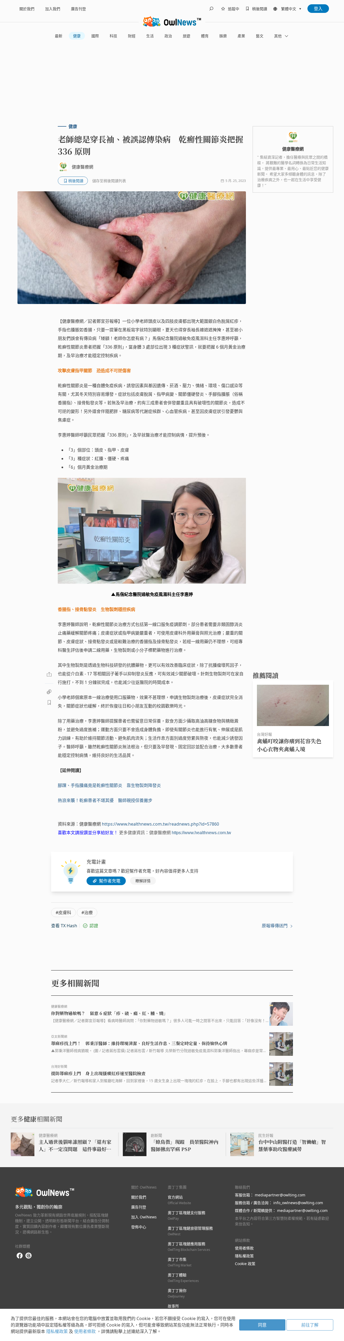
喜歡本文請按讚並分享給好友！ (88, 832)
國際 (95, 35)
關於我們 (26, 8)
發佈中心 (138, 1226)
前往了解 (309, 1325)
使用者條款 (244, 1248)
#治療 (87, 912)
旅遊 (186, 35)
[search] (211, 8)
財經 (131, 35)
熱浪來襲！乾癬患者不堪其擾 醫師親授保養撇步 (105, 800)
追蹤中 (233, 8)
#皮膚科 (63, 912)
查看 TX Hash (64, 926)
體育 (205, 35)
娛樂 (223, 35)
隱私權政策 (244, 1255)
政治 (168, 35)
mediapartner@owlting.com (280, 1194)
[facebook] (19, 1255)
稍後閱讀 (259, 8)
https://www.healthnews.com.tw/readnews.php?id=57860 (160, 824)
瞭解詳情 (142, 880)
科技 (113, 35)
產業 (241, 35)
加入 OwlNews (144, 1216)
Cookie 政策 (245, 1263)
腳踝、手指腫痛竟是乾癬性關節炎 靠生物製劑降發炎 (109, 785)
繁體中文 (288, 8)
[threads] (28, 1255)
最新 (58, 35)
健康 (77, 35)
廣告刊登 (78, 8)
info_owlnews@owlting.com (298, 1202)
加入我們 (52, 8)
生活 (150, 35)
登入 (318, 9)
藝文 (259, 35)
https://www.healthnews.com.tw (201, 832)
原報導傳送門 (275, 926)
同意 (262, 1325)
